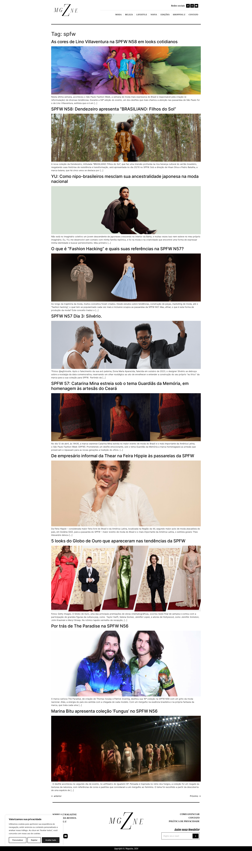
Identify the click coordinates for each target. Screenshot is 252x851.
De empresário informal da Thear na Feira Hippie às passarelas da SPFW (122, 455)
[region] (34, 830)
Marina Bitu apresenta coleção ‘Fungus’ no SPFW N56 (104, 711)
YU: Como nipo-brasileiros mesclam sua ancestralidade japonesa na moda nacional (125, 179)
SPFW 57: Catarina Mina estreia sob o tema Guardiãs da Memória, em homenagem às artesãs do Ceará (120, 386)
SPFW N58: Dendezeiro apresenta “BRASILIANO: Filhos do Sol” (113, 109)
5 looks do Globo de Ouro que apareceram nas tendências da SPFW (118, 540)
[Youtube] (196, 6)
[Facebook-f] (188, 6)
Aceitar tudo (50, 840)
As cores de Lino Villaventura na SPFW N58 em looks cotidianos (114, 41)
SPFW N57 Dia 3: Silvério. (76, 316)
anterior (56, 796)
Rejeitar (34, 840)
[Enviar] (196, 836)
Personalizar (17, 840)
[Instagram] (192, 6)
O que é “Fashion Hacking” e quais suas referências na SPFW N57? (117, 248)
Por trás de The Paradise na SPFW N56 (89, 626)
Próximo (195, 796)
